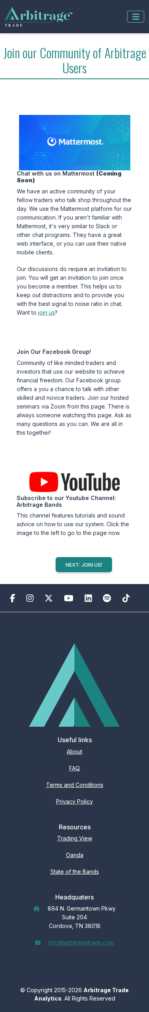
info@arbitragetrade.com (81, 942)
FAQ (74, 768)
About (74, 751)
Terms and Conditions (74, 784)
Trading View (74, 838)
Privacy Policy (74, 801)
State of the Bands (74, 871)
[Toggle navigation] (136, 17)
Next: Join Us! (84, 565)
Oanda (74, 855)
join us (46, 312)
